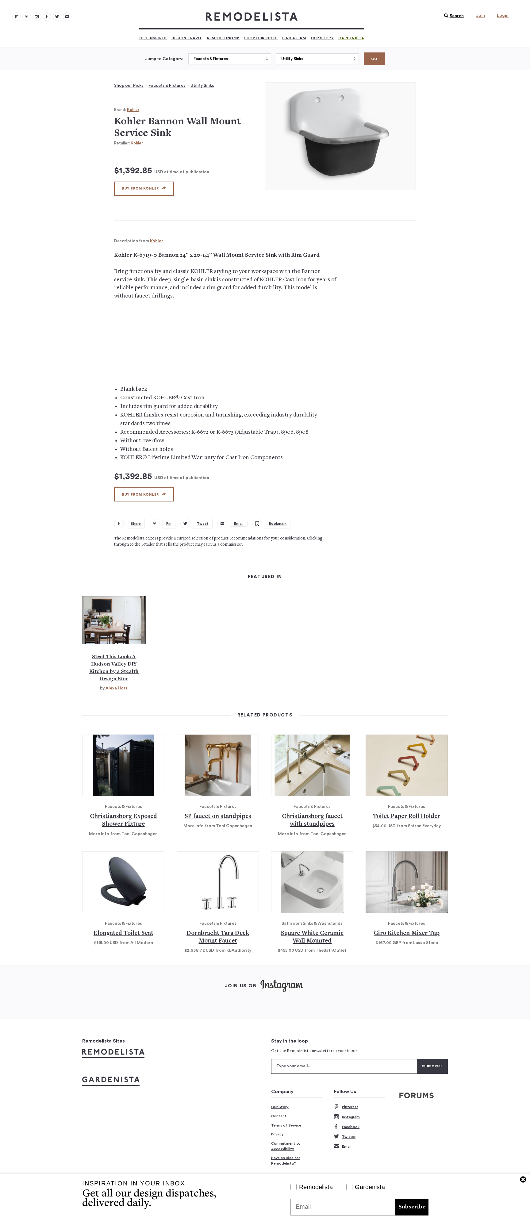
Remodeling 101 (223, 38)
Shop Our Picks (261, 38)
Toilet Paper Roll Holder (406, 816)
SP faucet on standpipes (218, 816)
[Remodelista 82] (47, 16)
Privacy (277, 1134)
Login (503, 15)
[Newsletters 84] (67, 16)
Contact (278, 1116)
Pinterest (350, 1107)
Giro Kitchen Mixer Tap (407, 933)
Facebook (350, 1127)
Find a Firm (294, 38)
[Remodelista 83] (57, 16)
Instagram (351, 1117)
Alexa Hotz (117, 688)
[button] (452, 16)
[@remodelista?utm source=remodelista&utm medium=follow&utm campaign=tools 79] (16, 16)
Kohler (133, 110)
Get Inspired (153, 38)
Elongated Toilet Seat (123, 933)
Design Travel (186, 38)
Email (346, 1146)
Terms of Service (286, 1125)
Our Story (322, 38)
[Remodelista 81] (37, 16)
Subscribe (411, 1207)
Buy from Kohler (140, 188)
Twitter (348, 1137)
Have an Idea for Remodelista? (285, 1160)
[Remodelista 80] (26, 16)
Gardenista (351, 38)
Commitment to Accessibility (286, 1146)
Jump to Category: (164, 59)
